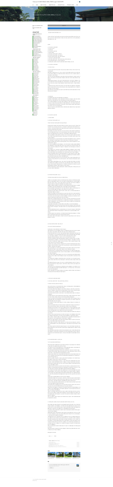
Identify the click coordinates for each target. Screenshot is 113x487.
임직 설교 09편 (35, 63)
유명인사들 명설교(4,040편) (37, 54)
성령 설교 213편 (35, 83)
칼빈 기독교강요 (35, 102)
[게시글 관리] (52, 436)
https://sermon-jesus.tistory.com (54, 465)
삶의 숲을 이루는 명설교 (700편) (37, 38)
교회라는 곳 (35, 96)
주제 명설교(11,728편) (70, 4)
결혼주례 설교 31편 (36, 66)
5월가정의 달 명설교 (36, 79)
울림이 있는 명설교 (43, 4)
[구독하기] (111, 244)
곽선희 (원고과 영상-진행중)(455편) (37, 52)
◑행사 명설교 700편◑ (36, 57)
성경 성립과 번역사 (35, 103)
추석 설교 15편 (35, 86)
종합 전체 (53, 440)
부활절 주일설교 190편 (36, 78)
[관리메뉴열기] (111, 242)
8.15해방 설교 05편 (36, 85)
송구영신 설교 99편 (36, 92)
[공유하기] (51, 436)
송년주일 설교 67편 (36, 93)
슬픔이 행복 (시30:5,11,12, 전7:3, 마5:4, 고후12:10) (56, 445)
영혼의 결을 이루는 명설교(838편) (37, 40)
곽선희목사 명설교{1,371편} (37, 50)
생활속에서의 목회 (35, 99)
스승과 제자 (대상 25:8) (52, 442)
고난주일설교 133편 (36, 76)
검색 (77, 1)
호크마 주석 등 (35, 111)
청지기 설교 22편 (35, 65)
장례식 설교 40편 (35, 69)
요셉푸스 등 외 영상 (36, 105)
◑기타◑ (50, 440)
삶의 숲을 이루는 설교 (61, 4)
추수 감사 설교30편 (36, 87)
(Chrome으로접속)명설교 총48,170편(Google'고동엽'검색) (48, 1)
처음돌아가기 (64, 25)
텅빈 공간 (35, 115)
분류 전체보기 (36, 32)
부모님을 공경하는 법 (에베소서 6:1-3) (54, 443)
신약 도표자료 (35, 104)
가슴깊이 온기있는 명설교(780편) (37, 41)
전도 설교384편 (35, 59)
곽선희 (37, 4)
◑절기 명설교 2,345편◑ (37, 71)
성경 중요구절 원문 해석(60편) (37, 46)
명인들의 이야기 (35, 98)
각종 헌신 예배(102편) (36, 70)
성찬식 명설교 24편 (36, 62)
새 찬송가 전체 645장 (36, 107)
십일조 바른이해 (35, 47)
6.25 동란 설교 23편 (36, 84)
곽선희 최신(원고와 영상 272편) (37, 51)
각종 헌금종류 (35, 110)
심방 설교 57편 (35, 64)
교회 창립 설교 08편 (36, 58)
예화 (77, 4)
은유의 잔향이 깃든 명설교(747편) (37, 39)
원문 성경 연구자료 (35, 97)
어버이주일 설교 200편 (36, 82)
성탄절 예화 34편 (35, 91)
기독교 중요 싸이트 (35, 106)
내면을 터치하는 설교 (52, 4)
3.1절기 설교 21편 (35, 74)
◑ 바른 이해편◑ (35, 95)
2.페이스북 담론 (35, 45)
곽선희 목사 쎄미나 (35, 53)
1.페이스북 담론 (35, 44)
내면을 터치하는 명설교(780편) (37, 37)
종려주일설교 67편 (35, 77)
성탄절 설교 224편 (35, 90)
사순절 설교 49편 (35, 75)
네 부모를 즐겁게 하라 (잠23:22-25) (53, 444)
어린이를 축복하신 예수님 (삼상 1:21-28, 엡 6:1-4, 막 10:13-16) (57, 446)
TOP (79, 479)
